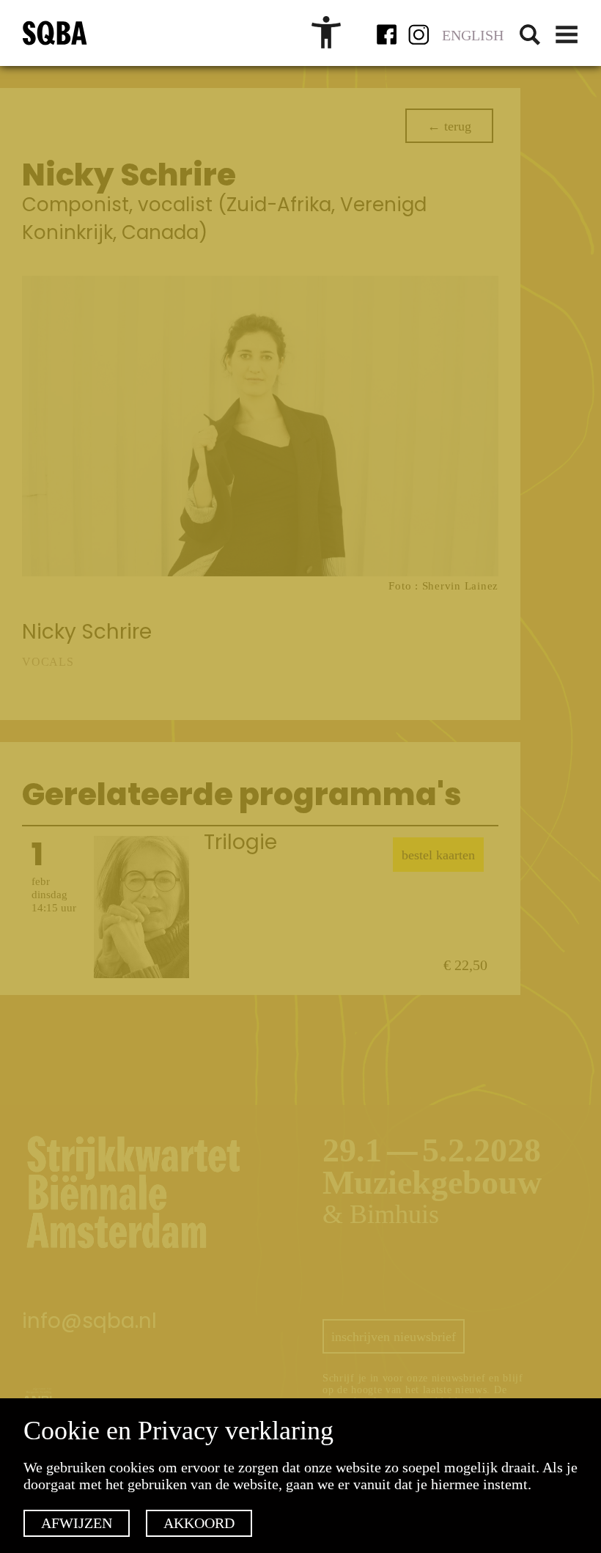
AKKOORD (199, 1523)
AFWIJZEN (76, 1523)
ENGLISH (473, 35)
